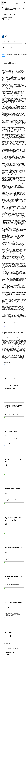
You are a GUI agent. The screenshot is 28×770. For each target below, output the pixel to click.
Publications (9, 54)
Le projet (3, 54)
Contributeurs (24, 54)
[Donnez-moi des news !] (3, 47)
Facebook (8, 326)
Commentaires (17, 54)
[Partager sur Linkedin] (16, 47)
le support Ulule (12, 9)
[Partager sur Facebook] (7, 47)
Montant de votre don (9, 652)
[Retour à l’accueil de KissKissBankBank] (5, 2)
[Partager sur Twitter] (12, 47)
